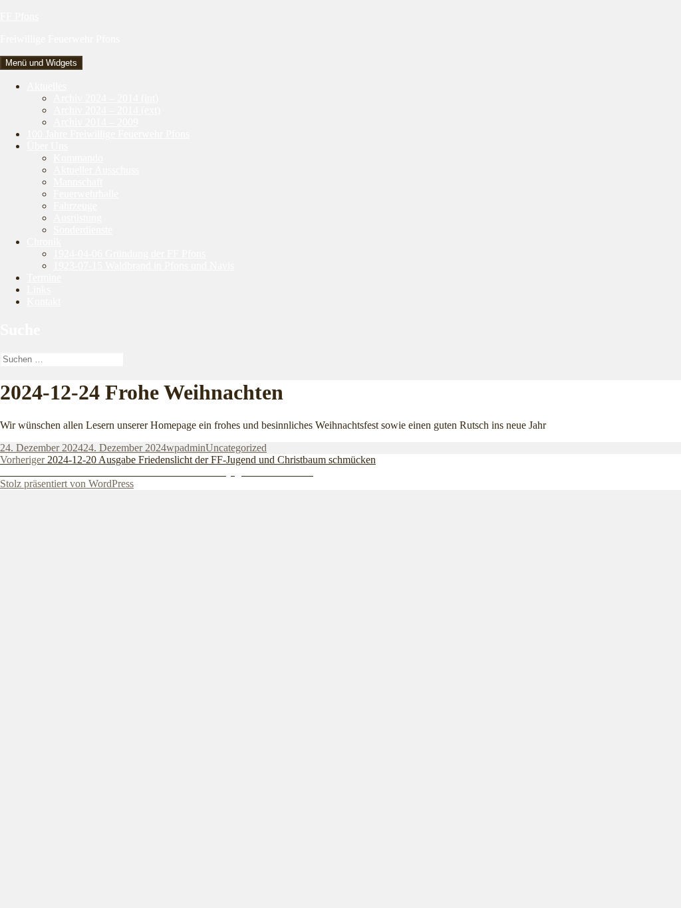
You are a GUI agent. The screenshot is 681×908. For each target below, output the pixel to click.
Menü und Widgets (41, 63)
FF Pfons (19, 16)
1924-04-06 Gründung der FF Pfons (129, 253)
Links (39, 289)
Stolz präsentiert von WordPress (67, 483)
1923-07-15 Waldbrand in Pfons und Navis (143, 265)
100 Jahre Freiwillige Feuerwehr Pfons (108, 134)
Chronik (44, 241)
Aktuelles (47, 86)
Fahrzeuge (75, 205)
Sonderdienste (82, 229)
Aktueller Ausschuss (96, 169)
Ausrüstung (77, 217)
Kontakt (44, 301)
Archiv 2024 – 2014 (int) (105, 98)
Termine (44, 277)
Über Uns (47, 146)
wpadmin (185, 447)
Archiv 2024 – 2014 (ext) (106, 110)
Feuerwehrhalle (85, 193)
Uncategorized (236, 447)
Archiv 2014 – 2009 (95, 122)
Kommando (78, 158)
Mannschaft (77, 181)
